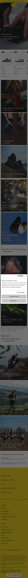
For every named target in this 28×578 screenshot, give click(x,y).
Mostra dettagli (20, 292)
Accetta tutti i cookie (14, 296)
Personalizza (13, 300)
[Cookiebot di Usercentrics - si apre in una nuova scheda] (17, 276)
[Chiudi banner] (26, 276)
